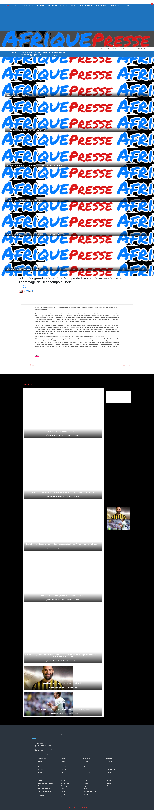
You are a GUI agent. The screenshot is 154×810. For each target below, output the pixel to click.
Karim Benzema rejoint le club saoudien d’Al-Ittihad (22, 270)
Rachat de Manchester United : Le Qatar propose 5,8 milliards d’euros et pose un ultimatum (34, 165)
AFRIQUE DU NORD (86, 5)
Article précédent (29, 365)
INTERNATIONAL (116, 5)
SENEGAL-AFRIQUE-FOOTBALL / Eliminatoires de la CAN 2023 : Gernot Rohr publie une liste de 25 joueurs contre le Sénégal (43, 235)
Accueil (13, 5)
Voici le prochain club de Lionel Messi (31, 54)
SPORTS (127, 5)
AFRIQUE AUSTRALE (54, 5)
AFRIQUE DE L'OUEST (36, 5)
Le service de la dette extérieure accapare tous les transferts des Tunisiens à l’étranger (44, 55)
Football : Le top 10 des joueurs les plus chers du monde (23, 200)
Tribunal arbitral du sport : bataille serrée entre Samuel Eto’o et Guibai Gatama (30, 130)
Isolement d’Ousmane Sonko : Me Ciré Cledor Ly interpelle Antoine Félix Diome (47, 52)
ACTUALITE (23, 5)
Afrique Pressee (30, 290)
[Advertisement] (77, 19)
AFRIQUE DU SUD (102, 5)
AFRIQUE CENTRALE (70, 5)
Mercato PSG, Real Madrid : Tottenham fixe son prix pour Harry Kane (63, 709)
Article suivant (125, 365)
